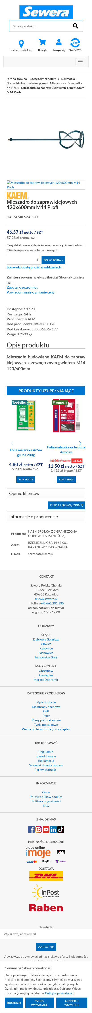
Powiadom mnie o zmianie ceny (30, 292)
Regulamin (46, 752)
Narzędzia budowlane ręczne (26, 83)
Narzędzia (68, 79)
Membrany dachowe (46, 707)
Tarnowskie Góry (46, 657)
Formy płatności (46, 769)
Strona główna (17, 79)
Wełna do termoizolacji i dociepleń (46, 729)
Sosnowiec (46, 653)
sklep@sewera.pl (46, 599)
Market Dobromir (46, 679)
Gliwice (46, 644)
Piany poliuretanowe (46, 720)
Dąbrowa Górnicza (46, 639)
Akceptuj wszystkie (71, 1003)
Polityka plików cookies (46, 797)
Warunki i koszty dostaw (46, 765)
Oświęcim (46, 675)
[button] (80, 443)
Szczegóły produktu (43, 79)
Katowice (46, 648)
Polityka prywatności (46, 801)
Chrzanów (46, 670)
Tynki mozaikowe (46, 724)
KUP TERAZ (26, 479)
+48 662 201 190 (52, 603)
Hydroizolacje (46, 702)
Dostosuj (14, 1002)
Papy (46, 715)
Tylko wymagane (39, 1003)
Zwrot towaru (46, 756)
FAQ (46, 805)
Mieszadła (57, 83)
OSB (46, 711)
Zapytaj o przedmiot (22, 287)
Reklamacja (46, 760)
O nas (46, 792)
